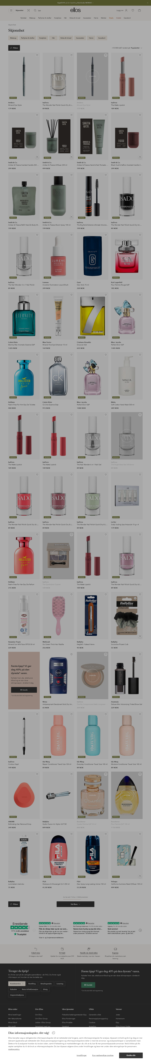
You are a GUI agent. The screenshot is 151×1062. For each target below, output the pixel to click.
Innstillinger (82, 1055)
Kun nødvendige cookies (102, 1055)
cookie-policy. (14, 1049)
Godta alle (130, 1055)
